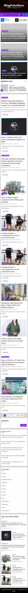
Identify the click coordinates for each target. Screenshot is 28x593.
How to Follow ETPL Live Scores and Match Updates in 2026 (14, 74)
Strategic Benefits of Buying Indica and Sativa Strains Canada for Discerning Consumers (12, 162)
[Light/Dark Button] (20, 14)
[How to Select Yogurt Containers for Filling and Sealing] (14, 186)
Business (5, 299)
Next (22, 415)
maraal (4, 309)
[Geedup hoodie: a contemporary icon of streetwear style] (14, 222)
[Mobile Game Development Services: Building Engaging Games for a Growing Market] (14, 97)
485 (18, 415)
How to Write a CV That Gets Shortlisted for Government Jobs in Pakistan (13, 362)
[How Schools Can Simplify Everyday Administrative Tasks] (14, 385)
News (3, 498)
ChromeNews (20, 589)
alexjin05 (5, 345)
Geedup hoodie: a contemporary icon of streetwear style (10, 235)
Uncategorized (5, 155)
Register (26, 15)
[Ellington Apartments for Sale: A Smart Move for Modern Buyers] (14, 292)
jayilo (4, 204)
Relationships (5, 501)
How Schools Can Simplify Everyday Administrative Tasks (12, 399)
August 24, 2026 (18, 40)
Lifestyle (5, 193)
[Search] (23, 14)
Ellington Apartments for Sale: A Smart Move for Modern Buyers (12, 305)
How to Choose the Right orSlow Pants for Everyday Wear (12, 341)
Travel (3, 507)
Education (5, 392)
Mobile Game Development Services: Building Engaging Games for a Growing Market (14, 36)
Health (3, 492)
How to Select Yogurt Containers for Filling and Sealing (12, 199)
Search (5, 421)
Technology (5, 31)
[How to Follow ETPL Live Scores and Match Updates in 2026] (4, 87)
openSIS (4, 403)
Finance (3, 485)
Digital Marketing (6, 479)
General (4, 70)
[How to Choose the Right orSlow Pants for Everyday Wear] (14, 327)
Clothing (5, 334)
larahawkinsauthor (8, 40)
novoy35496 (5, 167)
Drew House (5, 239)
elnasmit (5, 77)
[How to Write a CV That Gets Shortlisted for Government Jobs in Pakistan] (14, 357)
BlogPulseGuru (14, 5)
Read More (5, 114)
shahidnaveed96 (7, 366)
